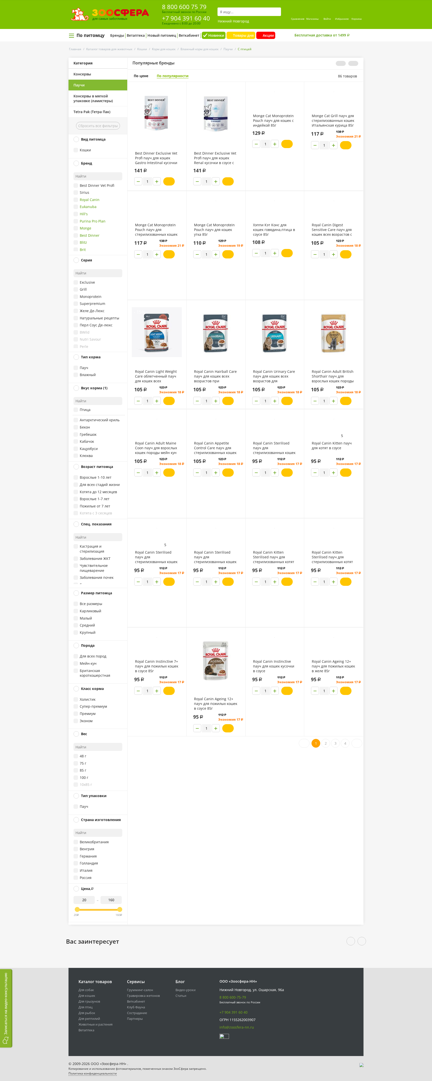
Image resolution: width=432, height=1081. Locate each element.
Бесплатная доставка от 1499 (322, 35)
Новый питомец (162, 35)
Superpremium (92, 303)
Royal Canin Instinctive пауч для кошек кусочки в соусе (273, 666)
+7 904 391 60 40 (186, 18)
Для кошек (86, 995)
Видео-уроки (186, 990)
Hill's (84, 214)
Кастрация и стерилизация (92, 549)
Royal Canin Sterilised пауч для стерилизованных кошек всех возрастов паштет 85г (274, 448)
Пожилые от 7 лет (95, 506)
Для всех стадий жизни (100, 484)
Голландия (89, 863)
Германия (88, 856)
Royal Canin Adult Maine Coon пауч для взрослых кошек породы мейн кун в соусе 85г (156, 448)
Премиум (88, 713)
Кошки (142, 49)
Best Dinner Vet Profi (97, 185)
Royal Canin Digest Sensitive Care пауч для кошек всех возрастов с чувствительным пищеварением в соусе (332, 229)
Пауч (84, 367)
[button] (6, 1008)
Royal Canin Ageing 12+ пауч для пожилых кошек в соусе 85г (215, 703)
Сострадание (137, 1013)
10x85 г (86, 784)
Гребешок (88, 434)
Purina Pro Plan (93, 221)
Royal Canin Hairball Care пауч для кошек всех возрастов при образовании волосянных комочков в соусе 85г (215, 376)
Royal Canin (90, 199)
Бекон (85, 427)
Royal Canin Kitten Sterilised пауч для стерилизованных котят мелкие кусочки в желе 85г (332, 557)
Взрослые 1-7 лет (95, 498)
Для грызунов (89, 1001)
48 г (83, 756)
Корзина (357, 18)
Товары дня (243, 35)
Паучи (228, 49)
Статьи (181, 995)
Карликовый (90, 611)
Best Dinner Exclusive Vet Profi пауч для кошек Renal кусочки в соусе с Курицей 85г (215, 158)
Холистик (88, 699)
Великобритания (94, 842)
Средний (87, 625)
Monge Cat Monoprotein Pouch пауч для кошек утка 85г (214, 229)
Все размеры (91, 603)
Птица (85, 409)
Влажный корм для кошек (199, 49)
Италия (86, 870)
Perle (84, 346)
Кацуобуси (89, 448)
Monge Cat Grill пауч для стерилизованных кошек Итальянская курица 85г (333, 120)
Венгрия (87, 849)
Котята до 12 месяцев (98, 491)
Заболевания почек (97, 577)
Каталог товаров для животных (109, 49)
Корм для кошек (164, 49)
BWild (85, 332)
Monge (85, 228)
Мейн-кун (88, 663)
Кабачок (87, 441)
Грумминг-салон (140, 990)
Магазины (312, 18)
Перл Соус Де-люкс (96, 325)
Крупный (88, 632)
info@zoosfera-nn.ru (237, 1027)
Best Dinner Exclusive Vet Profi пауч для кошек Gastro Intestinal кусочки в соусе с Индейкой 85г (156, 158)
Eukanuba (88, 206)
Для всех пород (93, 656)
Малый (86, 618)
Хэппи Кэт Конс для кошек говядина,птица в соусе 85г (274, 229)
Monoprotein (91, 296)
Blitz (83, 242)
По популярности (172, 75)
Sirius (84, 192)
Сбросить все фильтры (98, 125)
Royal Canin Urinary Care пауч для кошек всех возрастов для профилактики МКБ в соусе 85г (274, 376)
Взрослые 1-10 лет (96, 477)
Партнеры (135, 1018)
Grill (83, 289)
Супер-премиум (93, 706)
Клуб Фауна (136, 1007)
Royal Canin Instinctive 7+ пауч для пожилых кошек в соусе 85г (156, 666)
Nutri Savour (90, 339)
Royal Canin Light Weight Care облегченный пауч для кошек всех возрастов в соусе (156, 376)
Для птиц (85, 1007)
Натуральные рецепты (99, 318)
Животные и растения (95, 1024)
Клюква (86, 455)
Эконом (86, 720)
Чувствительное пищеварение (94, 568)
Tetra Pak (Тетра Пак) (92, 111)
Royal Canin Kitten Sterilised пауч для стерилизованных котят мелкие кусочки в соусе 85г (273, 557)
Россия (86, 877)
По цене (141, 75)
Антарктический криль (100, 420)
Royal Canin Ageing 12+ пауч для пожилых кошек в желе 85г (333, 666)
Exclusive (87, 282)
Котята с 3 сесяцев (96, 513)
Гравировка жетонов (143, 995)
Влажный (88, 374)
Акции (268, 35)
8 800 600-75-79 (233, 997)
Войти (327, 18)
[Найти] (277, 11)
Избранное (342, 18)
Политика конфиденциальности (92, 1073)
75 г (83, 763)
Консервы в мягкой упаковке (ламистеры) (93, 98)
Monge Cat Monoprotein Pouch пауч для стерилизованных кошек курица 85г (156, 229)
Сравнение (297, 18)
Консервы (82, 74)
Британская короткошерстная (95, 673)
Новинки (216, 35)
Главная (75, 49)
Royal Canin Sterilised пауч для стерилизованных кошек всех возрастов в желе (215, 557)
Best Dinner (90, 235)
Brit (83, 249)
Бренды (117, 35)
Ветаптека (136, 35)
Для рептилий (89, 1018)
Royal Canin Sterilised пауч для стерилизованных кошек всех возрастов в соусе (156, 557)
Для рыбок (86, 1013)
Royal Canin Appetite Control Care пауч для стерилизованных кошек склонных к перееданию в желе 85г (215, 448)
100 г (84, 777)
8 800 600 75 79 (184, 6)
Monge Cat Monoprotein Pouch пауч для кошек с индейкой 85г (273, 120)
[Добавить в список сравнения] (179, 97)
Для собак (86, 990)
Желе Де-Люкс (92, 310)
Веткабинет (189, 35)
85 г (83, 770)
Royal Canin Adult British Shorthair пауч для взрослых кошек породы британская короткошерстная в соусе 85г (334, 376)
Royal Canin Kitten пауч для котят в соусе (332, 445)
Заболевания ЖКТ (95, 558)
